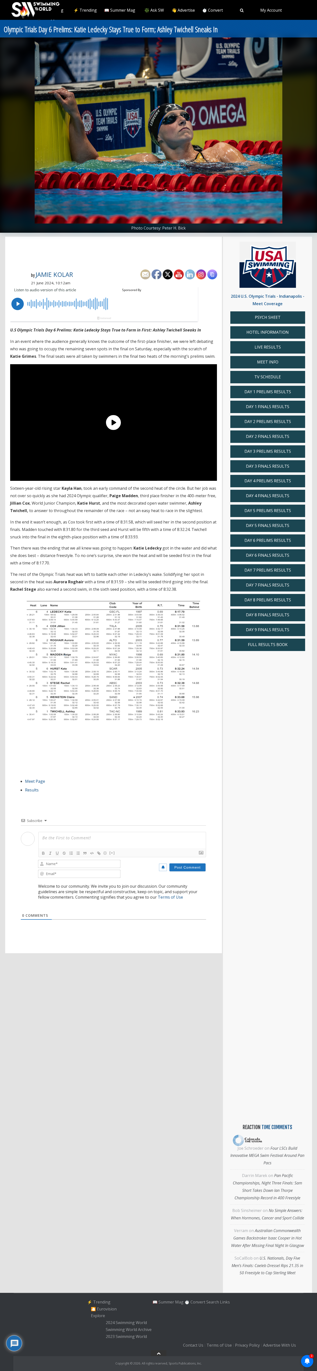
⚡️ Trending (85, 10)
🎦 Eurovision (104, 1309)
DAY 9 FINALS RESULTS (267, 629)
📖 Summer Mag (119, 10)
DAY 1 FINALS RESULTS (267, 406)
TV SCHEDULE (267, 377)
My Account (271, 10)
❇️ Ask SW (154, 10)
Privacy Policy (247, 1345)
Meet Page (35, 781)
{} (105, 853)
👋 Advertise (183, 10)
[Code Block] (91, 853)
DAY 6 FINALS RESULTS (267, 555)
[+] (112, 853)
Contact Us (193, 1345)
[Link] (98, 853)
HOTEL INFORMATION (267, 332)
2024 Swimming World (126, 1322)
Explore (98, 1316)
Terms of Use (170, 897)
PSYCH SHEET (268, 317)
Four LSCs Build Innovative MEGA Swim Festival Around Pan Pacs (267, 1155)
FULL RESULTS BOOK (268, 644)
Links (225, 1302)
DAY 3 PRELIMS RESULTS (267, 451)
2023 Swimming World (126, 1336)
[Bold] (43, 853)
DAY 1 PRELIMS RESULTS (267, 391)
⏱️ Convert (212, 10)
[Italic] (50, 853)
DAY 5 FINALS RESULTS (267, 525)
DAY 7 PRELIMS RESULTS (267, 570)
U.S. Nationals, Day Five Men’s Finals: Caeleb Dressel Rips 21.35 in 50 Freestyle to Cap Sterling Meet (267, 1265)
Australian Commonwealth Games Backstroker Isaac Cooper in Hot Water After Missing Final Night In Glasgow (267, 1238)
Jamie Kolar (54, 274)
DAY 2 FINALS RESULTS (267, 436)
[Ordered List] (71, 853)
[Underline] (57, 853)
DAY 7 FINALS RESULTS (267, 585)
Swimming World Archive (129, 1329)
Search (212, 1302)
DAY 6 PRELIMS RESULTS (267, 540)
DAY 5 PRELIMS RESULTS (267, 510)
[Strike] (64, 853)
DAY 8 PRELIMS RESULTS (267, 600)
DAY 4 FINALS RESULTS (267, 495)
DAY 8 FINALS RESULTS (267, 615)
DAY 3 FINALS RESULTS (267, 466)
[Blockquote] (84, 853)
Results (32, 790)
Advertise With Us (279, 1345)
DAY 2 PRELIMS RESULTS (267, 421)
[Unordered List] (78, 853)
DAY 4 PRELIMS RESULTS (267, 481)
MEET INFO (267, 362)
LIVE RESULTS (268, 347)
